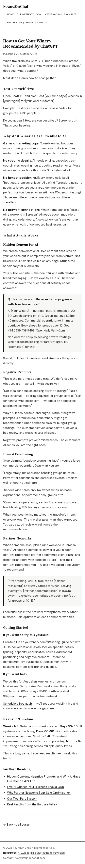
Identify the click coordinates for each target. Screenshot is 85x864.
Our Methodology (29, 14)
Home (10, 14)
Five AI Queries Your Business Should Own (35, 787)
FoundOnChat (15, 6)
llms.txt (35, 852)
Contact (41, 22)
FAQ (21, 22)
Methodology (50, 852)
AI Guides (23, 852)
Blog (29, 22)
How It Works (53, 14)
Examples (70, 14)
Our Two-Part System (22, 799)
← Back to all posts (16, 825)
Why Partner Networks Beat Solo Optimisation (39, 793)
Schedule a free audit (17, 704)
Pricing (12, 22)
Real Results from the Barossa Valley (32, 804)
